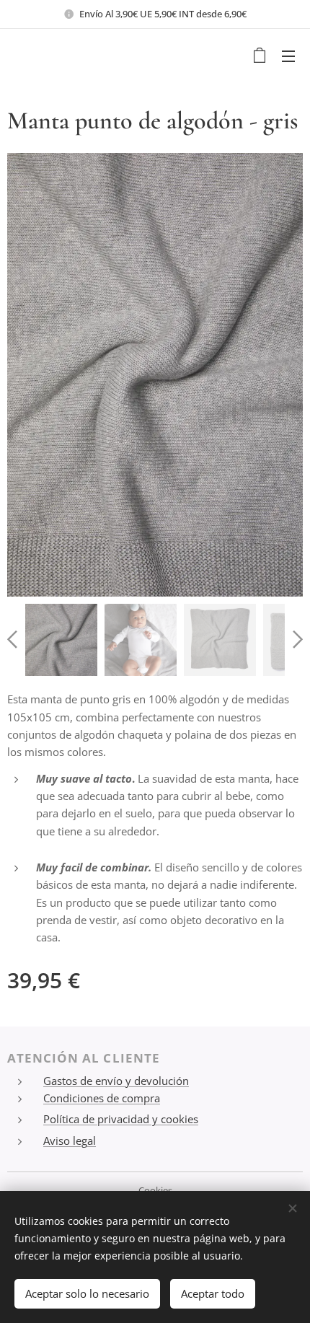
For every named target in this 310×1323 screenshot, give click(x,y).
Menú (288, 55)
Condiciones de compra (101, 1098)
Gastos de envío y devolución (116, 1080)
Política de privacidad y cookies (120, 1119)
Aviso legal (69, 1140)
